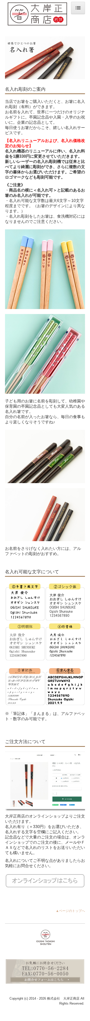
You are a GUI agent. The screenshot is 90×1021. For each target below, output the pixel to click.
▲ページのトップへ (70, 911)
